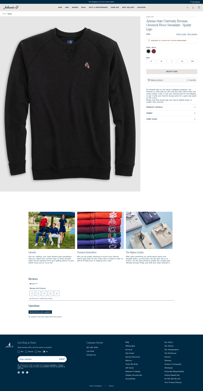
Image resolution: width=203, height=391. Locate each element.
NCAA (10, 13)
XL (182, 61)
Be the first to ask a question (40, 312)
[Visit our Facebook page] (23, 372)
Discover (141, 7)
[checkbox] (19, 352)
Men (67, 7)
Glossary (168, 360)
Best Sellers (128, 7)
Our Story (169, 342)
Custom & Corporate (173, 364)
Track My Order (132, 364)
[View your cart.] (198, 7)
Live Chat (193, 80)
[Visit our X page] (27, 372)
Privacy (111, 386)
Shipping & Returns (157, 80)
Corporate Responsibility (174, 371)
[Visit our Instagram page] (19, 372)
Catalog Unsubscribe (134, 375)
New (60, 7)
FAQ (127, 342)
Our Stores (196, 2)
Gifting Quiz (130, 346)
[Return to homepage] (10, 7)
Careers (168, 357)
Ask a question (192, 34)
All (47, 351)
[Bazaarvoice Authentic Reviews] (34, 283)
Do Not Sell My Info (172, 379)
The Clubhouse (170, 353)
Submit (62, 359)
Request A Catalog (133, 371)
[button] (32, 293)
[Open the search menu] (187, 7)
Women (75, 7)
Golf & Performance (98, 7)
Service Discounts (133, 357)
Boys (83, 7)
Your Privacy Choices (173, 382)
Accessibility (130, 379)
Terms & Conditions (50, 365)
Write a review (181, 34)
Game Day (115, 7)
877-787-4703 (92, 347)
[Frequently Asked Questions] (101, 2)
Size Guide (130, 353)
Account (129, 350)
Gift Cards (130, 368)
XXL (192, 61)
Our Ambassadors (172, 350)
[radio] (148, 51)
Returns (129, 360)
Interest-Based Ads (172, 375)
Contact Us (91, 355)
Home (4, 13)
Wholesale (169, 368)
